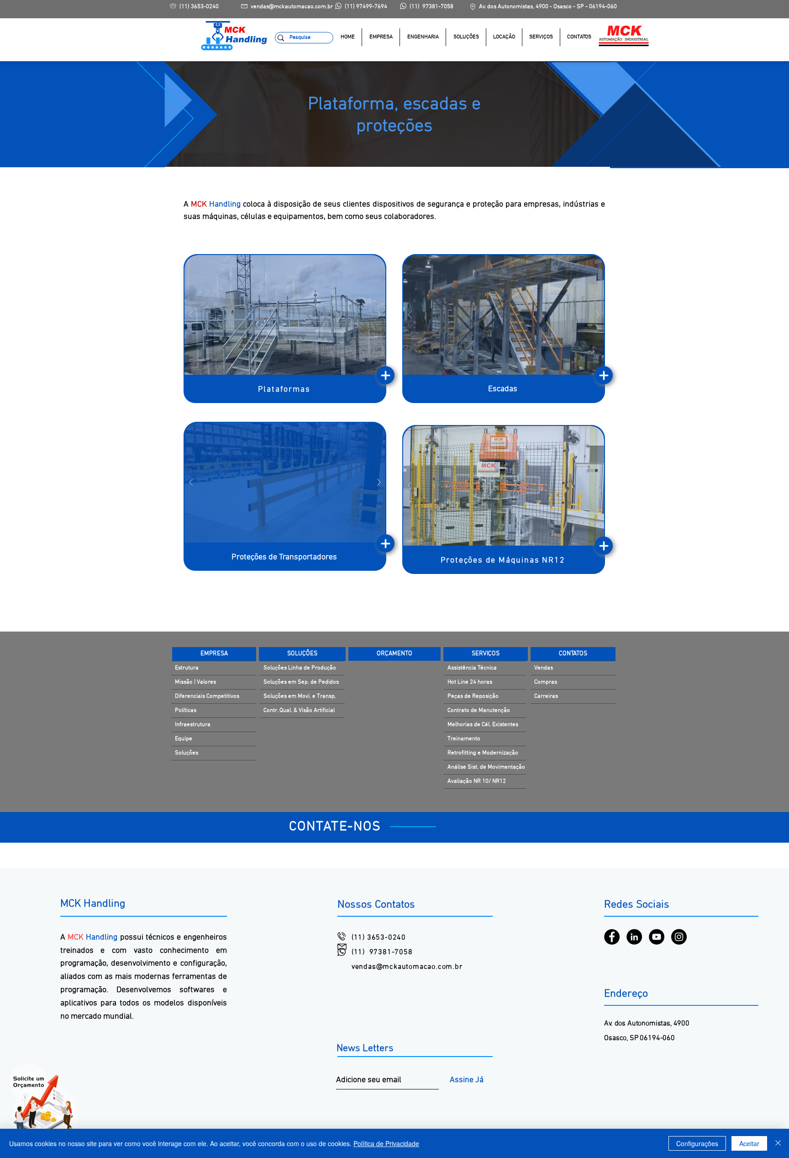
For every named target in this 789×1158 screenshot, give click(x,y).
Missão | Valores (195, 682)
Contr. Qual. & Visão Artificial (299, 710)
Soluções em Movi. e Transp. (299, 696)
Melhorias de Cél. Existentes (482, 724)
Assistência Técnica (472, 668)
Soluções (186, 753)
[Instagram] (679, 937)
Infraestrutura (192, 724)
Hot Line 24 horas (469, 682)
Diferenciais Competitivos (207, 696)
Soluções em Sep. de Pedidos (301, 682)
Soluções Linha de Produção (299, 668)
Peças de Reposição (473, 696)
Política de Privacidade (386, 1143)
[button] (466, 37)
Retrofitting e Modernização (482, 753)
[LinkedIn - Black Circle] (634, 937)
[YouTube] (656, 937)
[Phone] (385, 375)
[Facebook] (612, 937)
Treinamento (463, 739)
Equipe (183, 739)
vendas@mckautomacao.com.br (407, 967)
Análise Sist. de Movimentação (486, 767)
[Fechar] (778, 1143)
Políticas (185, 710)
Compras (545, 682)
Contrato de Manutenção (478, 710)
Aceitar (749, 1143)
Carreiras (546, 696)
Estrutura (187, 668)
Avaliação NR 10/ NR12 (476, 781)
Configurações (697, 1143)
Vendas (543, 668)
